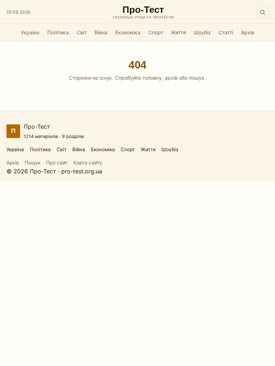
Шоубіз (202, 32)
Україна (30, 32)
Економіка (127, 32)
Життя (178, 32)
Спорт (155, 32)
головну (152, 78)
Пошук (32, 162)
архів (171, 78)
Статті (225, 32)
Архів (247, 32)
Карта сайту (87, 162)
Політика (58, 32)
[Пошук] (262, 12)
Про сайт (57, 162)
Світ (82, 32)
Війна (101, 32)
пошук (196, 78)
